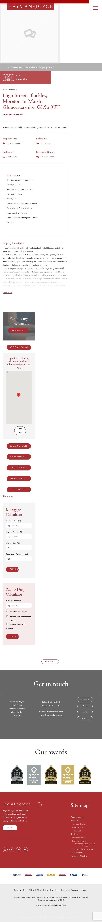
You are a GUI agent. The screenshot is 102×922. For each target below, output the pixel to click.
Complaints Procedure (70, 890)
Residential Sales (78, 838)
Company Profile (78, 824)
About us (74, 820)
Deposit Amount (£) (14, 532)
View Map (85, 699)
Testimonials (76, 831)
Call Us (85, 706)
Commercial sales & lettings (83, 849)
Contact (10, 828)
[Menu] (95, 6)
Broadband (18, 467)
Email (85, 712)
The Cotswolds (76, 853)
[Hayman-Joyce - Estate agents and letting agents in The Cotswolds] (30, 6)
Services (74, 834)
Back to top (50, 661)
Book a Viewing (19, 347)
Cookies (17, 890)
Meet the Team (78, 827)
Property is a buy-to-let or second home (18, 618)
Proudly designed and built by (51, 905)
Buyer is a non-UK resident (15, 626)
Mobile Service (18, 478)
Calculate (14, 569)
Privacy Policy (42, 890)
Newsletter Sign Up (79, 856)
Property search (77, 817)
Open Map (20, 430)
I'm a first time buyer (18, 611)
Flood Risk (19, 489)
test (39, 804)
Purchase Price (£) (13, 521)
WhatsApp (85, 718)
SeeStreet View (22, 77)
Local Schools (18, 445)
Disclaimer (54, 890)
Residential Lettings (79, 841)
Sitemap (84, 890)
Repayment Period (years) (17, 554)
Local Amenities (19, 456)
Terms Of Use (28, 890)
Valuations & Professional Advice (85, 845)
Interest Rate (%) (13, 543)
